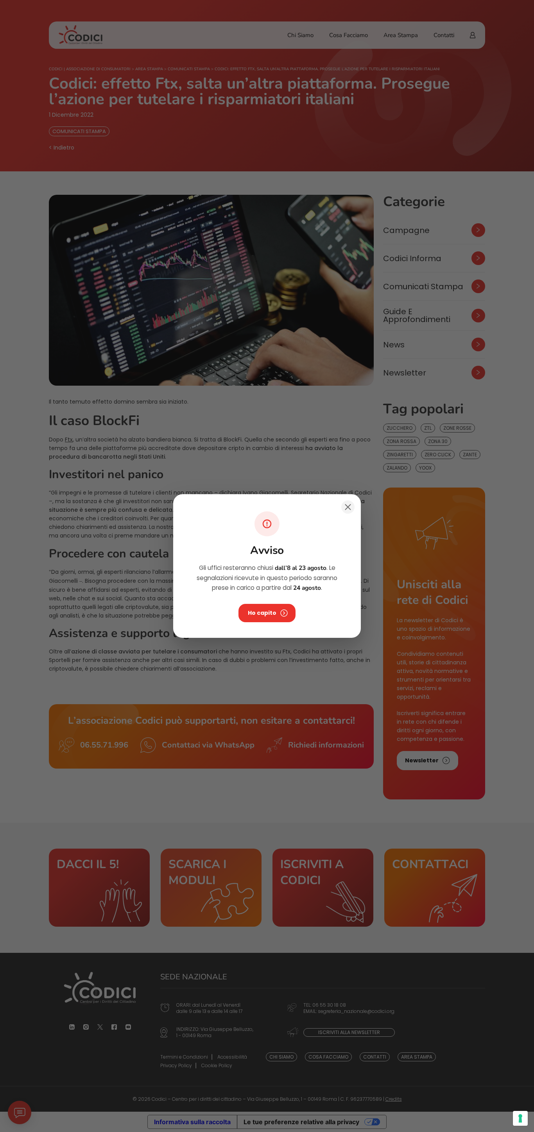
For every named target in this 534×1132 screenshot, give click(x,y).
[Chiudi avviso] (348, 507)
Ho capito (262, 613)
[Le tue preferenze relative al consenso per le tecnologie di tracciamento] (520, 1118)
